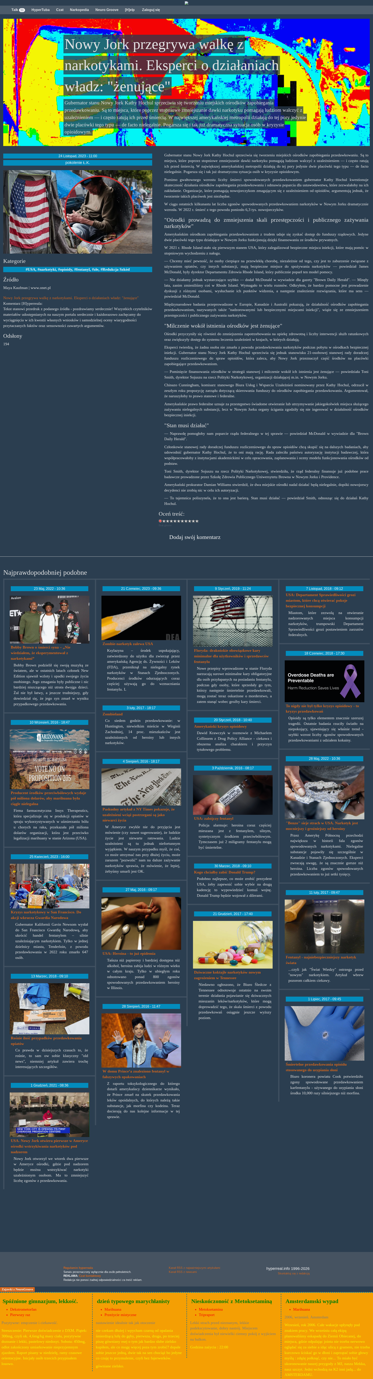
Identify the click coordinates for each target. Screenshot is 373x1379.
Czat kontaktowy (90, 1275)
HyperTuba (41, 10)
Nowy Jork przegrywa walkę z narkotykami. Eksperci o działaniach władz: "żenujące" (71, 298)
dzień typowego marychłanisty (133, 1301)
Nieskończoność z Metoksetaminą (231, 1301)
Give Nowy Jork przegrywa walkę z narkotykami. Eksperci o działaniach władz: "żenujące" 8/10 (190, 521)
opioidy (66, 269)
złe (96, 269)
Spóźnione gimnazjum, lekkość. (40, 1301)
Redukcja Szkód (116, 269)
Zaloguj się (150, 10)
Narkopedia (79, 10)
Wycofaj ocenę (160, 521)
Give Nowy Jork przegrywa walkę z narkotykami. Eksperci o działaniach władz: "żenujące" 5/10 (179, 521)
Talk (17, 10)
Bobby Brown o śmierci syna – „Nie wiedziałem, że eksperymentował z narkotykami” (40, 652)
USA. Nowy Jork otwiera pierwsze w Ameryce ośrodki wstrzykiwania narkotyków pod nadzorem (49, 1146)
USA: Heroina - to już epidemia (129, 953)
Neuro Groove (107, 10)
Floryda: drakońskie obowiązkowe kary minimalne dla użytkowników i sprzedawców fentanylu (231, 656)
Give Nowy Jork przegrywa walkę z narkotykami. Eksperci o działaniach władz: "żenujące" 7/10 (186, 521)
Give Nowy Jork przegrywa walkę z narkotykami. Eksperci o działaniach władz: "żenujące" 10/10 (197, 521)
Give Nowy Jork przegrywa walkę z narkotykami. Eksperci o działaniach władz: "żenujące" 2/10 (168, 521)
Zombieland (113, 714)
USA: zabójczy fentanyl (213, 818)
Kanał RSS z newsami (183, 1272)
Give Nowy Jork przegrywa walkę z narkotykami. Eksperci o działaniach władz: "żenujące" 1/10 (164, 521)
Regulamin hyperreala (78, 1267)
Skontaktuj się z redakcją (294, 1273)
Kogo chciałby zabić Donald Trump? (224, 872)
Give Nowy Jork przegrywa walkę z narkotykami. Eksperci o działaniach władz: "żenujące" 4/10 (175, 521)
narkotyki (48, 269)
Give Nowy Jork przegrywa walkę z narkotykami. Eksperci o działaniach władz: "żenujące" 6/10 (182, 521)
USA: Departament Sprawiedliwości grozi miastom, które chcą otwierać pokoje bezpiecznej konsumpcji (321, 600)
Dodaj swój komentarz (195, 537)
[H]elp (130, 10)
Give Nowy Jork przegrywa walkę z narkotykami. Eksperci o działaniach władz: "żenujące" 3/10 (171, 521)
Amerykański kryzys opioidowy (220, 726)
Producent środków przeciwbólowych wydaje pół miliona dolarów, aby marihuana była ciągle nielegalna (48, 798)
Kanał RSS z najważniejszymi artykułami (194, 1267)
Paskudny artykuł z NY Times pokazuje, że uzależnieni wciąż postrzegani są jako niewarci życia (139, 814)
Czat (59, 10)
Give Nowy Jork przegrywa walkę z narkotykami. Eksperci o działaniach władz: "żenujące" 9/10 (193, 521)
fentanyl (83, 269)
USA (31, 269)
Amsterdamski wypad (312, 1301)
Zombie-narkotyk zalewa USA (128, 644)
